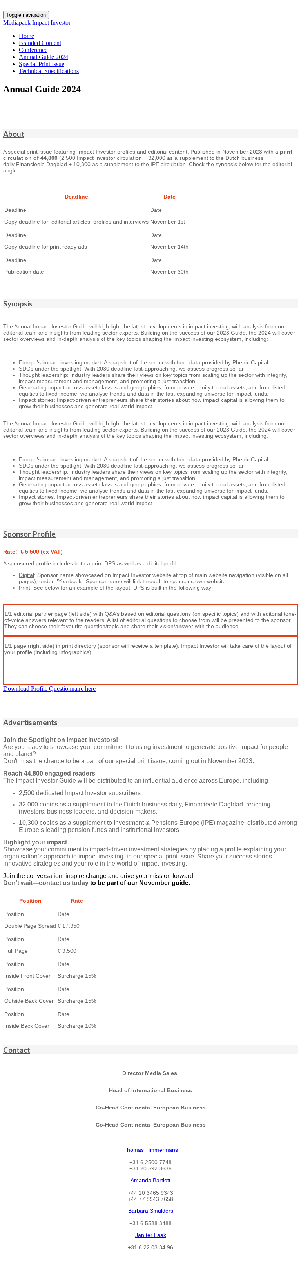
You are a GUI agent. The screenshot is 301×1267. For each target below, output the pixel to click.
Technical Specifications (49, 71)
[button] (150, 133)
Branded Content (40, 42)
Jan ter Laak (150, 1235)
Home (26, 35)
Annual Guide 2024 (43, 57)
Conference (33, 50)
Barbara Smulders (150, 1211)
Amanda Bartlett (150, 1180)
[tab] (150, 133)
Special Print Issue (41, 64)
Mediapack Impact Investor (37, 22)
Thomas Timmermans (150, 1150)
